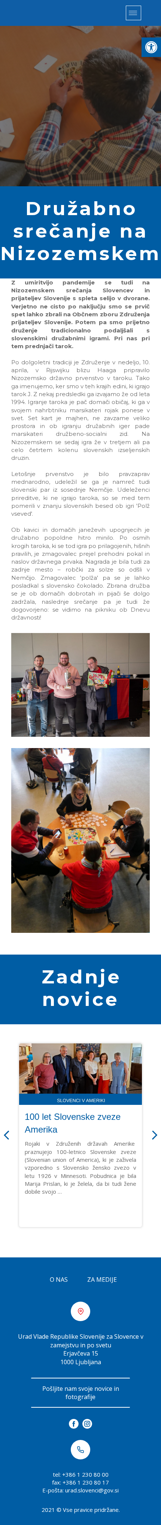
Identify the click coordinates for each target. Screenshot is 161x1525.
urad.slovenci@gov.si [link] (92, 1490)
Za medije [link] (102, 1279)
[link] (151, 47)
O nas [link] (59, 1279)
